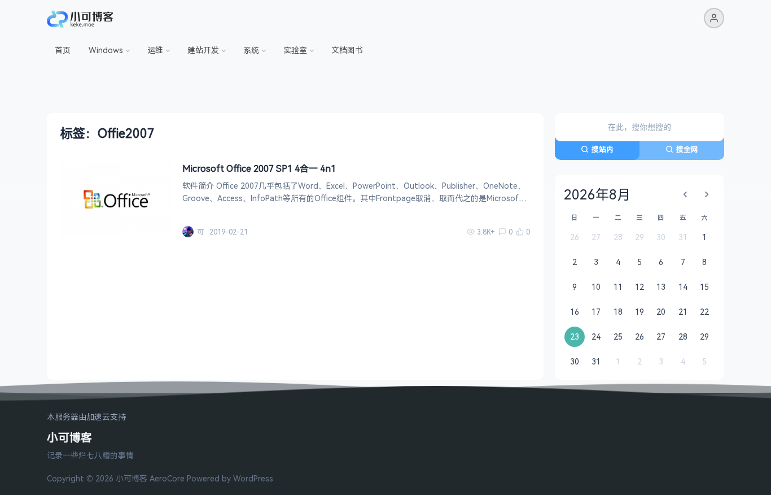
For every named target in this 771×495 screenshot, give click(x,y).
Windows (106, 50)
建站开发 (203, 50)
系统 (251, 50)
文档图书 (347, 50)
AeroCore (167, 478)
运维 (155, 50)
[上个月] (685, 194)
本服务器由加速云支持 (86, 417)
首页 (63, 50)
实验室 (295, 50)
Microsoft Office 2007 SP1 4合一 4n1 (259, 168)
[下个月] (706, 194)
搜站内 (603, 149)
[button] (714, 18)
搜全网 (687, 149)
